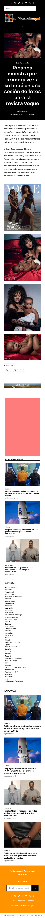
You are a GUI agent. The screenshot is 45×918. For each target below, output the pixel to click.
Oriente (8, 649)
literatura (8, 631)
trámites (8, 674)
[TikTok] (19, 3)
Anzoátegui (9, 592)
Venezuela (9, 565)
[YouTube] (26, 3)
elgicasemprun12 (11, 498)
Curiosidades (10, 601)
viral (6, 679)
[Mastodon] (22, 3)
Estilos (7, 622)
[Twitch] (33, 3)
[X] (30, 3)
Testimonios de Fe (12, 672)
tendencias (9, 670)
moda (7, 638)
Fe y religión (9, 626)
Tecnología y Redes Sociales (15, 667)
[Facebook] (11, 3)
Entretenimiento (22, 63)
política (8, 651)
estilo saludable (11, 619)
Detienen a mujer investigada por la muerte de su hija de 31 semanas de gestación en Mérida (20, 855)
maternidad (9, 635)
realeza (8, 654)
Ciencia (8, 599)
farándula (8, 624)
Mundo (7, 527)
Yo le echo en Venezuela (14, 681)
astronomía (9, 594)
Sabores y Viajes (11, 660)
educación (9, 610)
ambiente (8, 589)
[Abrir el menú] (22, 26)
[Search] (38, 8)
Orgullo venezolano (12, 647)
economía (9, 608)
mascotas (8, 633)
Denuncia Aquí (10, 603)
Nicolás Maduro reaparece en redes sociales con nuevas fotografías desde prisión (19, 570)
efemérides (9, 612)
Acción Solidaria (11, 587)
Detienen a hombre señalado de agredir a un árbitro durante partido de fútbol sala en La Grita (22, 493)
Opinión (8, 644)
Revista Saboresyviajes (13, 658)
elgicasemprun (22, 111)
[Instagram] (15, 3)
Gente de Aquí (10, 628)
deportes (8, 605)
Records (8, 656)
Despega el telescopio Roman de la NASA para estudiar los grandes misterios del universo (21, 532)
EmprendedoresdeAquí (13, 615)
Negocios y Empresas (13, 642)
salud (7, 663)
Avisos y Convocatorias (13, 596)
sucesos (8, 489)
